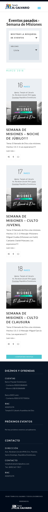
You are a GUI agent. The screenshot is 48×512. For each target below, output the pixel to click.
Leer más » (10, 151)
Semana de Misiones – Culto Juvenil (22, 220)
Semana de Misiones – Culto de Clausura (22, 317)
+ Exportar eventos (24, 357)
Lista (16, 50)
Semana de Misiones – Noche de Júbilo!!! (22, 134)
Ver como (15, 46)
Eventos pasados (23, 20)
